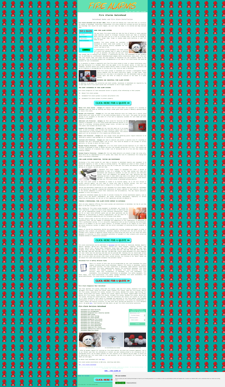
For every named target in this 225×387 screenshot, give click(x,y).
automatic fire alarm (116, 49)
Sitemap (79, 375)
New (82, 375)
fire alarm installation (126, 303)
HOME (126, 11)
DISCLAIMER (143, 11)
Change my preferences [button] (131, 382)
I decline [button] (122, 382)
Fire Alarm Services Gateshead (92, 306)
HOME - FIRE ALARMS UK (113, 371)
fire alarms (115, 254)
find (83, 288)
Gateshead (111, 245)
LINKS (130, 11)
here (91, 303)
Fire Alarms (87, 375)
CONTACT (138, 11)
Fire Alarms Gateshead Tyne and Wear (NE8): (92, 22)
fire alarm (110, 350)
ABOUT (134, 11)
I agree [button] (117, 382)
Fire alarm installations (86, 245)
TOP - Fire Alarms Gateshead (87, 364)
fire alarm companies (139, 251)
